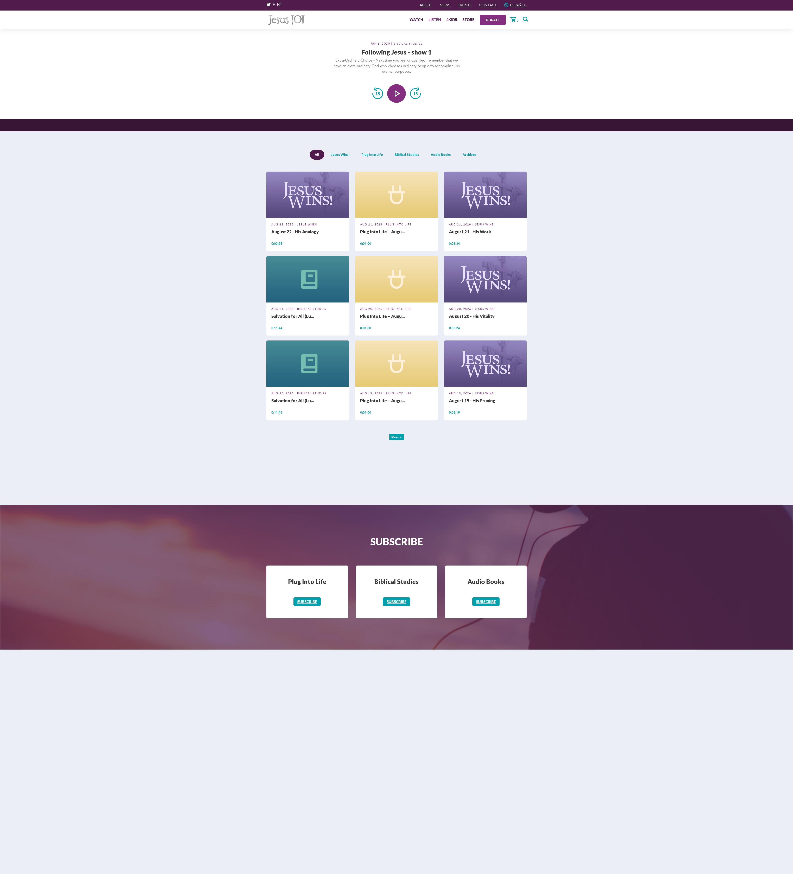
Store (468, 20)
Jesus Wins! (340, 155)
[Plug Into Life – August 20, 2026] (396, 280)
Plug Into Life (372, 155)
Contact (488, 5)
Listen (435, 20)
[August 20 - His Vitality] (485, 280)
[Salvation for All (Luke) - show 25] (307, 280)
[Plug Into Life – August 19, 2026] (396, 364)
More (395, 437)
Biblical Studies (408, 43)
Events (464, 5)
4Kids (451, 20)
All (317, 155)
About (426, 5)
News (444, 5)
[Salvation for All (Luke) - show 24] (307, 364)
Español (518, 5)
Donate (493, 20)
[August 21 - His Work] (485, 195)
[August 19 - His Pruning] (485, 364)
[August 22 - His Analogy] (307, 195)
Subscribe (307, 601)
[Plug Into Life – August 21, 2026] (396, 195)
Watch (416, 20)
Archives (469, 155)
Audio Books (441, 155)
